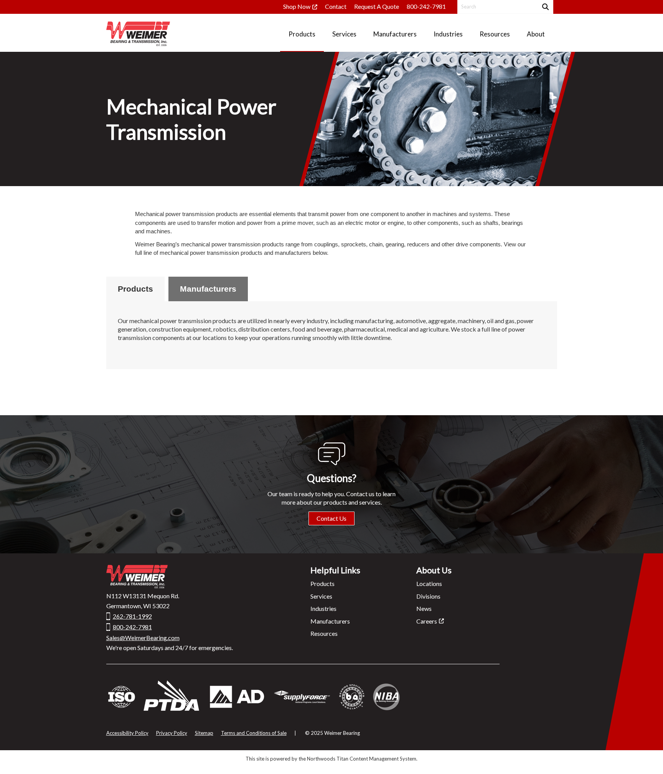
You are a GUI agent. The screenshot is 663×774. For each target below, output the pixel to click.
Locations (429, 583)
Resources (324, 633)
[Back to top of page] (647, 756)
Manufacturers (208, 288)
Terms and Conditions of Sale (254, 733)
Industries (323, 608)
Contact (335, 6)
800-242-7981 (426, 6)
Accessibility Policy (127, 733)
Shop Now (296, 6)
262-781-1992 (132, 616)
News (424, 608)
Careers (426, 621)
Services (321, 596)
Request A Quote (376, 6)
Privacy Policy (171, 733)
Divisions (428, 596)
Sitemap (204, 733)
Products (135, 288)
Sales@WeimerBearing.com (143, 637)
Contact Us (331, 518)
